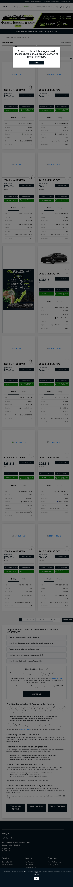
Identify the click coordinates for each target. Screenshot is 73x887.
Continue (36, 63)
